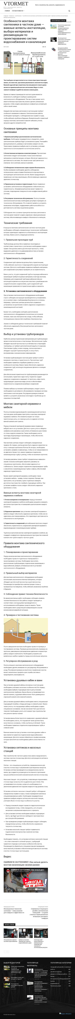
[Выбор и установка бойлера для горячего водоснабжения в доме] (26, 933)
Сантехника (18, 16)
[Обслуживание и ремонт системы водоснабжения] (10, 933)
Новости (11, 16)
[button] (69, 11)
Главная (6, 16)
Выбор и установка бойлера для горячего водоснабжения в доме (25, 941)
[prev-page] (5, 952)
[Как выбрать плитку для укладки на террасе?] (7, 979)
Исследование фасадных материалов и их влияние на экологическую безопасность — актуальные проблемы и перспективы (40, 986)
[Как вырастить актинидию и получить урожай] (7, 985)
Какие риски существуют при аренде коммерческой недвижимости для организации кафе (17, 969)
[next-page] (8, 952)
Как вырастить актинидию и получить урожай (17, 985)
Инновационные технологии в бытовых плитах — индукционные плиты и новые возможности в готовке (40, 999)
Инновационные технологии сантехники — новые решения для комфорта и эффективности (14, 910)
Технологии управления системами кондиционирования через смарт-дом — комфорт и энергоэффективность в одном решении (64, 29)
